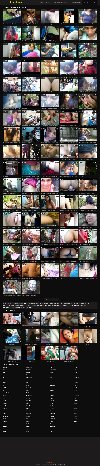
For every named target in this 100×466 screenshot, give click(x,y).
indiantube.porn (76, 2)
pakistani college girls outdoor (56, 303)
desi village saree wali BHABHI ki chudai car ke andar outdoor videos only (30, 303)
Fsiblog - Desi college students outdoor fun (25, 305)
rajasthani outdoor (41, 305)
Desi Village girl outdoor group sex (81, 303)
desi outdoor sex (68, 303)
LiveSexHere (56, 2)
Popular (48, 2)
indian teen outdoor (27, 307)
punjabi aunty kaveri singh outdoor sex (12, 307)
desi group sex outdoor (9, 305)
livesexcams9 (48, 462)
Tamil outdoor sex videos (79, 305)
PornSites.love (65, 2)
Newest (42, 2)
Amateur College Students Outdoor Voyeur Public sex (59, 305)
